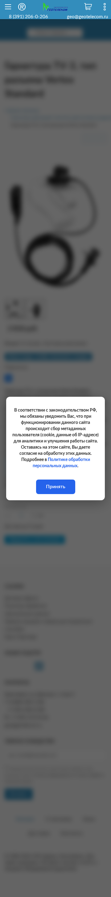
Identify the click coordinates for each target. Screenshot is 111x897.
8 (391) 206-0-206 (28, 17)
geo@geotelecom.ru (87, 17)
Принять (55, 486)
